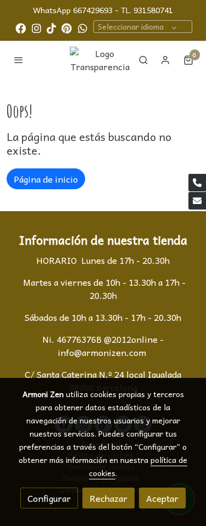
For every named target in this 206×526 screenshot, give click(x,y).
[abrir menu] (19, 60)
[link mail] (197, 201)
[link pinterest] (67, 27)
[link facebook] (20, 27)
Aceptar (162, 498)
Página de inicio (46, 179)
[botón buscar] (143, 60)
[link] (100, 60)
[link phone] (197, 182)
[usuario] (165, 60)
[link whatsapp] (82, 27)
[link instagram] (36, 27)
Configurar (49, 498)
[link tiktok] (51, 27)
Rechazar (108, 498)
